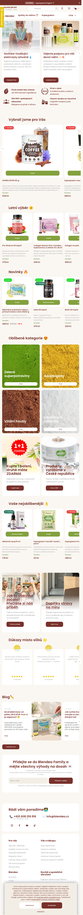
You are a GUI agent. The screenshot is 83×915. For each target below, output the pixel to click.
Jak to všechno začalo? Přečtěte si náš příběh (19, 601)
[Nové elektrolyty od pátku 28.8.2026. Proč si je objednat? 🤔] (46, 721)
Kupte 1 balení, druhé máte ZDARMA (19, 470)
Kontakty (12, 877)
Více (20, 384)
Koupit (17, 238)
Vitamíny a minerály (53, 419)
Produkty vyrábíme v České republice (60, 470)
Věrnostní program (17, 863)
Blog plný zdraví (15, 856)
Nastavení (40, 911)
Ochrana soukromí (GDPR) (52, 860)
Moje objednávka (48, 846)
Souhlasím (52, 905)
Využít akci (15, 488)
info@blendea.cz (57, 816)
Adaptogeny (54, 376)
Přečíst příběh (15, 624)
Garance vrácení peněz (51, 856)
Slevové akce (14, 867)
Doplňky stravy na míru (59, 605)
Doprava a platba (48, 849)
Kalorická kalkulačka (17, 853)
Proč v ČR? (54, 488)
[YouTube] (27, 825)
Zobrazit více (11, 747)
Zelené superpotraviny (17, 374)
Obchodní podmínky (49, 853)
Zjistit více (54, 624)
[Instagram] (12, 825)
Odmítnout (29, 905)
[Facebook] (19, 825)
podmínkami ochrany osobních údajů (51, 786)
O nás (11, 881)
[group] (33, 161)
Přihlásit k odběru (61, 781)
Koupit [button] (32, 173)
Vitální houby (15, 421)
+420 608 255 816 (9, 7)
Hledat (56, 8)
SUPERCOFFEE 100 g (10, 180)
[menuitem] (28, 15)
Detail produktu (48, 302)
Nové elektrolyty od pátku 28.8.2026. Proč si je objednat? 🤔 (16, 714)
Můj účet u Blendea (17, 846)
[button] (79, 53)
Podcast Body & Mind (18, 860)
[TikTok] (34, 825)
